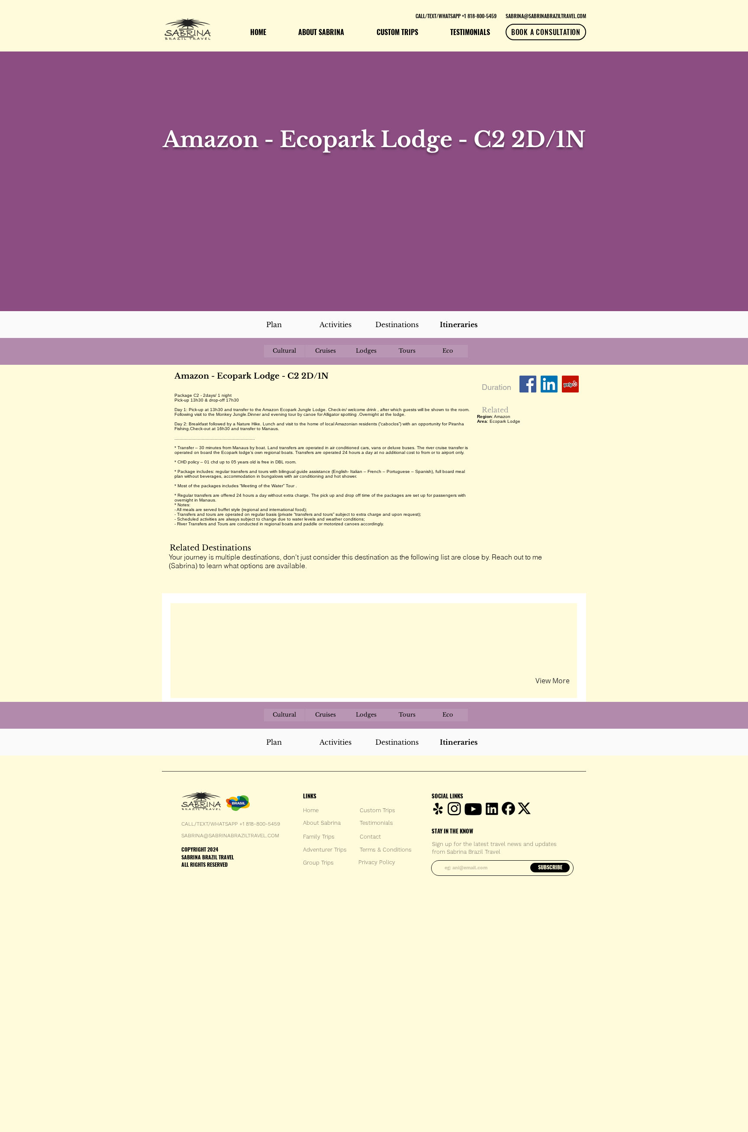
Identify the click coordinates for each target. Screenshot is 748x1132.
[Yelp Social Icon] (570, 384)
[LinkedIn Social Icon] (549, 384)
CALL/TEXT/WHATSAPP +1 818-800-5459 (230, 824)
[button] (276, 619)
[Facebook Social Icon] (527, 384)
